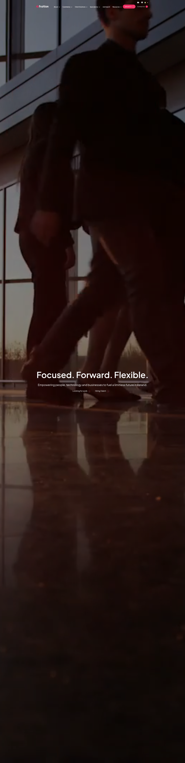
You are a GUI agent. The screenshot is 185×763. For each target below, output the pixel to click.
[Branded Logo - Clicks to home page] (42, 6)
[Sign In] (142, 2)
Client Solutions (80, 7)
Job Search (106, 7)
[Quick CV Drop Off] (138, 2)
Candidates (67, 7)
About (56, 7)
